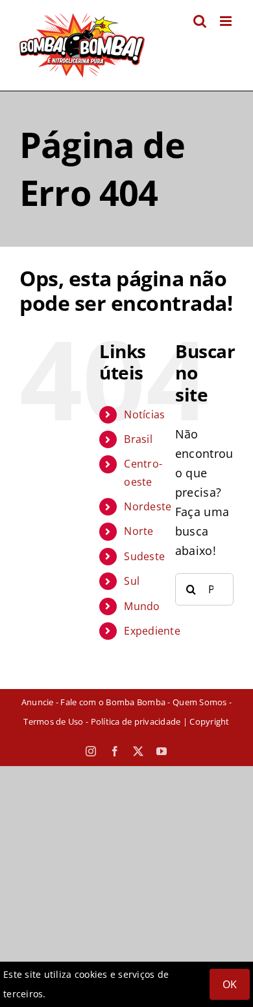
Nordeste (147, 506)
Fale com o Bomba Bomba (112, 702)
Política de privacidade (136, 721)
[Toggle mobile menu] (227, 21)
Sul (131, 581)
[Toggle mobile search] (199, 21)
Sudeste (144, 556)
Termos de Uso (53, 721)
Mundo (142, 606)
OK (230, 984)
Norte (138, 531)
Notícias (144, 414)
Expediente (152, 631)
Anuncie (37, 702)
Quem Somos (200, 702)
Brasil (138, 439)
